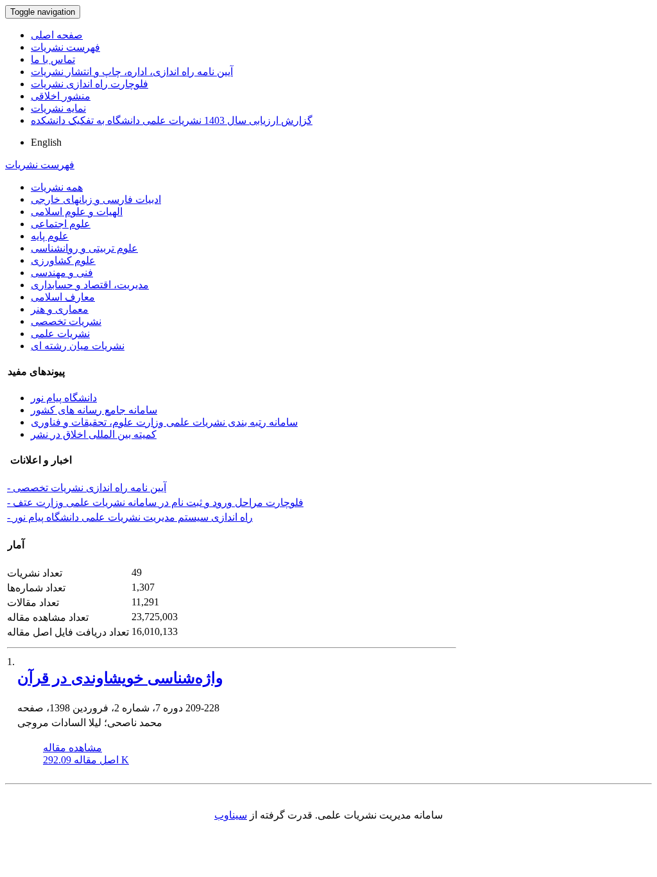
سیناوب (230, 815)
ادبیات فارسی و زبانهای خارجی (96, 199)
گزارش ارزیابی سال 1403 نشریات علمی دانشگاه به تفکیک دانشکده (171, 120)
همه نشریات (57, 187)
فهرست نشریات (65, 47)
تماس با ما (53, 59)
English (46, 142)
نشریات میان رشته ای (77, 345)
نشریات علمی (60, 333)
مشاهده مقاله (72, 747)
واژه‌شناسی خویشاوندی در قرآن (120, 678)
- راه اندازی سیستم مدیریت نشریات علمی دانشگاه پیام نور (130, 517)
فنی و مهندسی (62, 272)
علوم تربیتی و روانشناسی (84, 248)
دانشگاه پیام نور (64, 397)
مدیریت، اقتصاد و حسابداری (90, 284)
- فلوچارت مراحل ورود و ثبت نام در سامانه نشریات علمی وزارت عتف (155, 502)
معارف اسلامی (63, 296)
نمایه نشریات (58, 108)
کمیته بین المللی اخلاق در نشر (94, 434)
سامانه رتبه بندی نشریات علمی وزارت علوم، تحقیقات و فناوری (164, 422)
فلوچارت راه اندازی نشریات (89, 83)
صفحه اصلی (57, 35)
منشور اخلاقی (60, 96)
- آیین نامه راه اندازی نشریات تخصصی (86, 487)
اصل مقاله (86, 759)
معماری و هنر (60, 309)
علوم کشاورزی (63, 260)
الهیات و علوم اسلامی (77, 211)
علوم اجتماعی (60, 223)
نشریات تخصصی (66, 321)
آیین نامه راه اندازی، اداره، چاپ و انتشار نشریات (132, 71)
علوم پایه (50, 235)
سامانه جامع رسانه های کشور (94, 409)
